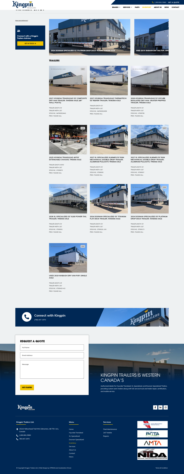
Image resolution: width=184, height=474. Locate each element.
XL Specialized (74, 436)
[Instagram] (165, 407)
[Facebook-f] (155, 407)
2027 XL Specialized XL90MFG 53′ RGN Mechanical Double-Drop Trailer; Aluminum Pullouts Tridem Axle (107, 159)
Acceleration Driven (64, 468)
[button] (50, 36)
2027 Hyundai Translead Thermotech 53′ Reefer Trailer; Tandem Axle (108, 99)
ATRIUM (52, 468)
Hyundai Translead (76, 433)
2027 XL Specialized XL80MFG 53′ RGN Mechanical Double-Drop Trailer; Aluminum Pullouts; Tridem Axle (148, 159)
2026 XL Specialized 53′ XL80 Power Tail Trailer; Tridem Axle (68, 217)
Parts (137, 7)
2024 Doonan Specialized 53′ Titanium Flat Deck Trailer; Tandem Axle (108, 217)
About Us (158, 7)
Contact (175, 7)
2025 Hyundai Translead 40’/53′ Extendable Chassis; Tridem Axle (65, 158)
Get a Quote (173, 2)
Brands (115, 7)
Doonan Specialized (76, 439)
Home (71, 429)
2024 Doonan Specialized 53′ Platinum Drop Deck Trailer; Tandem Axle (149, 217)
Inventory (146, 7)
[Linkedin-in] (160, 407)
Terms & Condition (162, 468)
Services (126, 7)
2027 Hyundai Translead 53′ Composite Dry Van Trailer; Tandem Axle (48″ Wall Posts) (68, 100)
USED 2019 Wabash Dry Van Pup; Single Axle (68, 276)
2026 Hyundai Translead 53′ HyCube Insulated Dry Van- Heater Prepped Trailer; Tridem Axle (148, 100)
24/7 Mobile (107, 433)
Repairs (106, 436)
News (166, 7)
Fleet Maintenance (110, 429)
